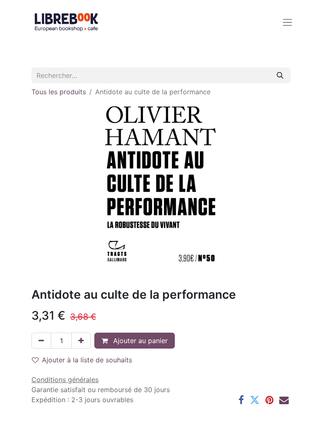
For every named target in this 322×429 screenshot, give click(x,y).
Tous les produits (58, 92)
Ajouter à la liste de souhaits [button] (87, 360)
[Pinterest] (269, 400)
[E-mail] (284, 400)
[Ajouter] (81, 341)
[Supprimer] (41, 341)
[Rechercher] (280, 75)
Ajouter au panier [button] (139, 340)
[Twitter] (255, 400)
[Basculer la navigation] (287, 22)
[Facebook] (241, 400)
